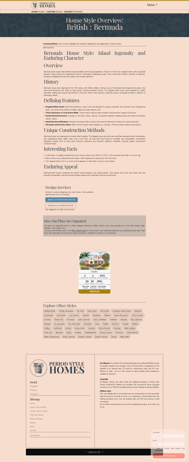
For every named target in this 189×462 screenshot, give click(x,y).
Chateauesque (90, 332)
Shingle (68, 328)
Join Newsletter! (168, 455)
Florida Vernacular (66, 311)
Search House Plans (38, 407)
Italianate (137, 311)
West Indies (124, 336)
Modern (135, 324)
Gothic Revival (104, 328)
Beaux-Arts (58, 319)
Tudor (97, 324)
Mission (107, 315)
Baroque (123, 319)
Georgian (117, 328)
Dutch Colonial (84, 319)
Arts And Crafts (74, 324)
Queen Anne (80, 328)
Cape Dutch (92, 311)
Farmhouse (48, 315)
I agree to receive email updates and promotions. (170, 448)
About (32, 426)
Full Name (156, 432)
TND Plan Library (37, 415)
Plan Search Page (79, 230)
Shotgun (47, 319)
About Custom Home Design (61, 200)
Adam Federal (129, 328)
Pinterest (33, 390)
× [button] (184, 431)
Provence (119, 332)
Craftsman (58, 328)
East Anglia (61, 315)
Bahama (47, 324)
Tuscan (114, 336)
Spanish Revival (101, 336)
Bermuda (59, 332)
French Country (106, 332)
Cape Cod (48, 332)
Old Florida (104, 311)
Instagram (34, 386)
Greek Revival (132, 332)
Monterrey (97, 315)
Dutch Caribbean (99, 319)
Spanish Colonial (84, 336)
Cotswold (87, 324)
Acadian (78, 332)
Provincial (70, 319)
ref (139, 155)
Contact (33, 430)
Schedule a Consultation (60, 205)
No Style (80, 311)
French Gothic (137, 315)
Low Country (74, 315)
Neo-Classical (136, 319)
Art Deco (115, 324)
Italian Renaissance (51, 336)
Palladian (113, 319)
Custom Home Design (38, 411)
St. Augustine (59, 324)
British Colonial (68, 336)
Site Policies (35, 435)
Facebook (34, 394)
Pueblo (105, 324)
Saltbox (47, 328)
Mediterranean (49, 311)
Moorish (86, 315)
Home (32, 403)
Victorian (91, 328)
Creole (68, 332)
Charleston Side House (121, 311)
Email (154, 440)
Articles (33, 423)
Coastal (125, 324)
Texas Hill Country (121, 315)
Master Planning (36, 419)
